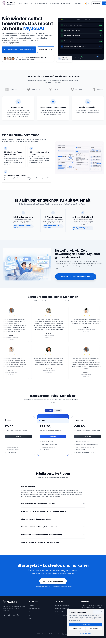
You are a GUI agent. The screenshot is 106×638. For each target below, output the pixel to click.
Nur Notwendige (77, 628)
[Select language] (85, 3)
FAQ (31, 3)
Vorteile (19, 3)
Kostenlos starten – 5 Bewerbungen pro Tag (20, 49)
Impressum (66, 634)
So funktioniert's (44, 49)
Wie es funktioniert (34, 609)
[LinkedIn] (13, 615)
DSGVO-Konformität (61, 615)
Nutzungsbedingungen (62, 609)
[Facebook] (4, 615)
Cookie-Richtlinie (60, 612)
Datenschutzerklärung (62, 605)
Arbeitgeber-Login (66, 3)
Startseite (32, 605)
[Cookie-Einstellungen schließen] (101, 612)
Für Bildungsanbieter (41, 3)
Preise (26, 3)
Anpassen (95, 628)
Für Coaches (77, 3)
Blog (30, 618)
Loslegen (18, 436)
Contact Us (87, 436)
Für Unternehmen (54, 3)
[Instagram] (18, 615)
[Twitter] (9, 615)
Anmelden (96, 3)
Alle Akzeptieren (85, 624)
